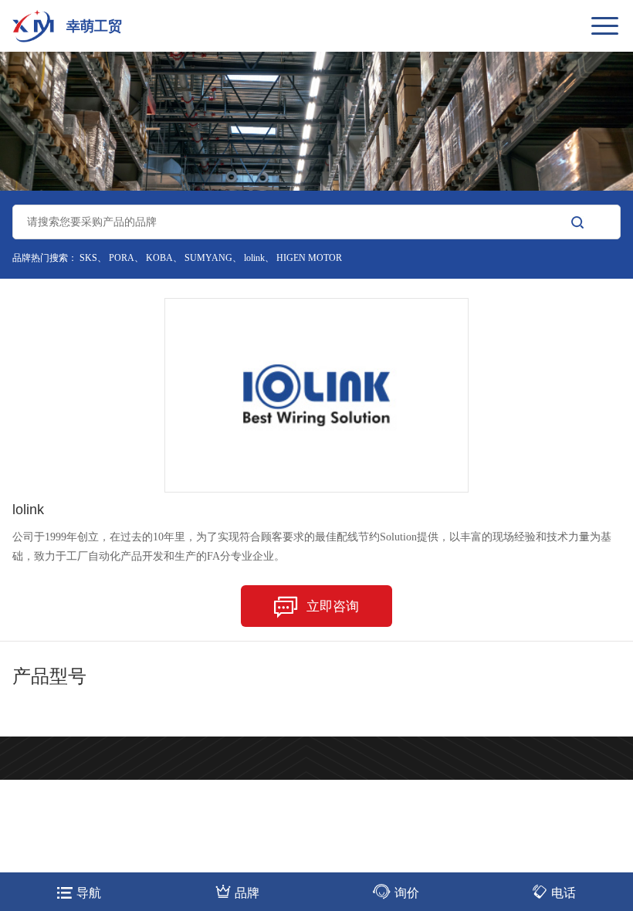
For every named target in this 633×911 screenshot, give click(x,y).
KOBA (159, 257)
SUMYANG (208, 257)
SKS (88, 257)
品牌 (247, 892)
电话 (563, 892)
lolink (254, 257)
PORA (121, 257)
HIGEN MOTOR (309, 257)
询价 (406, 892)
